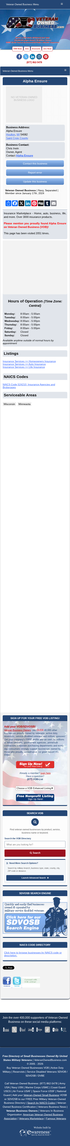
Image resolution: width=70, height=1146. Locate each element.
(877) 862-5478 (34, 62)
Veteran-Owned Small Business (41, 1095)
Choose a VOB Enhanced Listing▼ (35, 788)
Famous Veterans (56, 1118)
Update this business (35, 181)
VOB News (17, 49)
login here (46, 773)
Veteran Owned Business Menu (22, 4)
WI (18, 134)
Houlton (10, 134)
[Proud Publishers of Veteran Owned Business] (35, 1141)
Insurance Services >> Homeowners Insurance (29, 361)
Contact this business (35, 163)
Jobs (27, 49)
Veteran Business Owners (17, 730)
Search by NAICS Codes (41, 1102)
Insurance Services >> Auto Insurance (24, 364)
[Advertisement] (35, 559)
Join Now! (47, 49)
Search (36, 852)
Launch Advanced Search (34, 878)
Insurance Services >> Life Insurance (24, 367)
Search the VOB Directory (17, 838)
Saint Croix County (17, 138)
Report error (35, 172)
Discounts (36, 49)
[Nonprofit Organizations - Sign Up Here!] (35, 800)
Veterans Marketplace (31, 1118)
